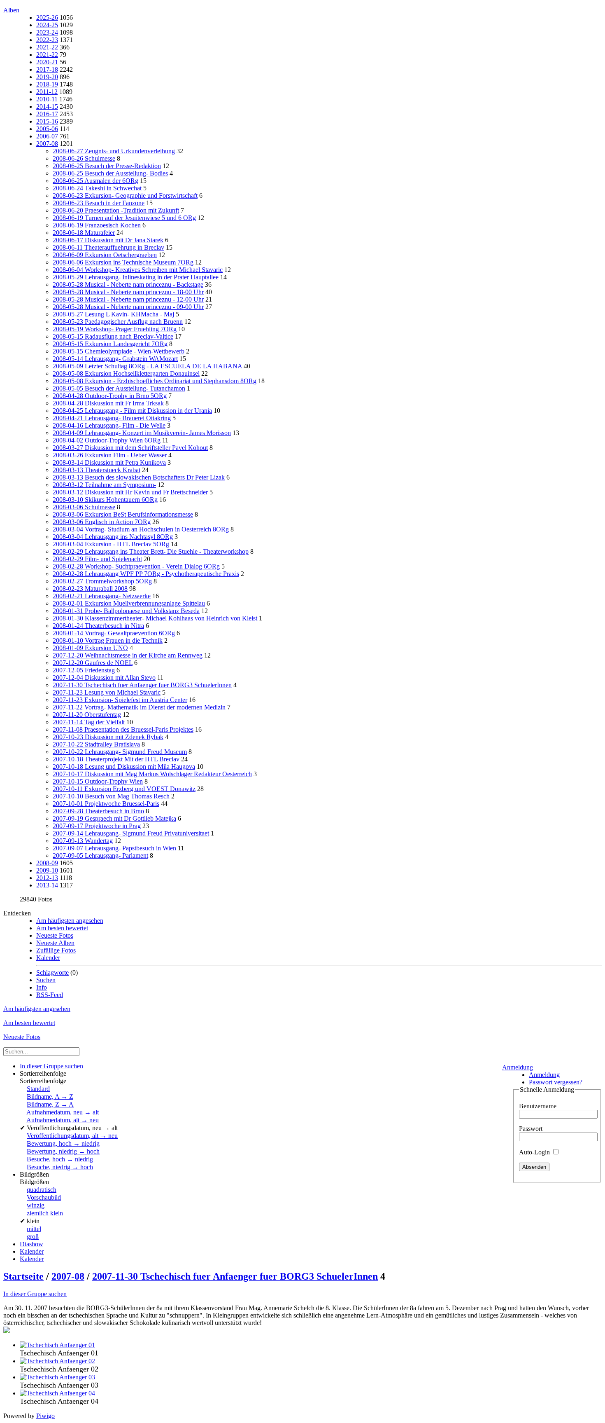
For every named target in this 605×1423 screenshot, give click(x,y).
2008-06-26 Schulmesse (84, 158)
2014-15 (47, 106)
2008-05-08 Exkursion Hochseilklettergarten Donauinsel (126, 373)
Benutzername (537, 1105)
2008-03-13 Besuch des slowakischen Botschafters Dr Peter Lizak (139, 477)
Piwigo (45, 1415)
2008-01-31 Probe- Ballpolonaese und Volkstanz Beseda (126, 610)
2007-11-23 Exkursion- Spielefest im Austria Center (120, 699)
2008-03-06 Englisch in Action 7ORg (102, 521)
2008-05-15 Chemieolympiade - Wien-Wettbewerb (118, 351)
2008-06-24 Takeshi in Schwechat (97, 188)
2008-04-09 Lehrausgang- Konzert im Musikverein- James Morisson (142, 432)
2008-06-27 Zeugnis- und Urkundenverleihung (114, 150)
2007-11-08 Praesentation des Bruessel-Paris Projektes (123, 729)
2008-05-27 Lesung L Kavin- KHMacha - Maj (113, 314)
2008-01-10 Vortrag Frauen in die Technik (108, 640)
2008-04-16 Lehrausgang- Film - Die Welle (109, 425)
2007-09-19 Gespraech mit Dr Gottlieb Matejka (114, 818)
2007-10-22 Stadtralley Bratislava (96, 744)
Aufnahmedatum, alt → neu (62, 1119)
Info (41, 987)
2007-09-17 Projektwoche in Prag (97, 825)
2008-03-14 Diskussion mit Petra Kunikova (109, 462)
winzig (35, 1205)
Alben (11, 10)
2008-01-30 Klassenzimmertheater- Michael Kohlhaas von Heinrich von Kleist (155, 618)
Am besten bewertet (62, 928)
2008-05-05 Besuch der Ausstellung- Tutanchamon (119, 388)
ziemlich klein (45, 1213)
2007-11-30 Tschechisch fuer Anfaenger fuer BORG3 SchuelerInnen (142, 684)
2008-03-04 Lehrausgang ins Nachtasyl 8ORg (113, 536)
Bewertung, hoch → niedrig (63, 1143)
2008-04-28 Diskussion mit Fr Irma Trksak (108, 403)
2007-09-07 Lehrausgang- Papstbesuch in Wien (114, 848)
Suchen (46, 979)
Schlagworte (52, 972)
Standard (38, 1088)
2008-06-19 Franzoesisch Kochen (97, 225)
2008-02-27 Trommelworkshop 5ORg (102, 581)
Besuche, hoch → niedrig (60, 1159)
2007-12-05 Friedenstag (84, 670)
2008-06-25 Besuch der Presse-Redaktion (107, 165)
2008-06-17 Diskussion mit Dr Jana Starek (108, 239)
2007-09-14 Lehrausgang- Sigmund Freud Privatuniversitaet (131, 833)
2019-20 (47, 76)
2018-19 (47, 84)
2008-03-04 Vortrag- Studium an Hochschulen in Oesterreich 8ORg (141, 529)
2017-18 (47, 69)
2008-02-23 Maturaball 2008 (90, 588)
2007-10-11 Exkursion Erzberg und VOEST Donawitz (124, 788)
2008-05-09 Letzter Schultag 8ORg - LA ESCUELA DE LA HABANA (147, 366)
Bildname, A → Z (50, 1096)
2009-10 (47, 870)
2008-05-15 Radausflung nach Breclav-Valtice (113, 336)
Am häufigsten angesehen (69, 920)
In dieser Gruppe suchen (35, 1293)
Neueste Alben (55, 942)
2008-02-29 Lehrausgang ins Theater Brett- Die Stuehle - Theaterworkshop (151, 551)
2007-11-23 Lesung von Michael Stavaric (107, 692)
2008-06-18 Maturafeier (84, 232)
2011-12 (47, 91)
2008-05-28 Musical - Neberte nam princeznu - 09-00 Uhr (128, 306)
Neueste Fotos (54, 935)
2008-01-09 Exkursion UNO (90, 647)
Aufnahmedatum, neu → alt (62, 1112)
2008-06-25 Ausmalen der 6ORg (95, 180)
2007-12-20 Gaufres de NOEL (93, 662)
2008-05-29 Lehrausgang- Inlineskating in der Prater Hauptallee (136, 277)
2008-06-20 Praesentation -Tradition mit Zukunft (116, 210)
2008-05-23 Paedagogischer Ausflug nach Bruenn (118, 321)
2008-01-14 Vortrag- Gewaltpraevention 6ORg (114, 633)
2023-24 (47, 32)
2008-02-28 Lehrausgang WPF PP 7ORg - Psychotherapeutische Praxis (146, 573)
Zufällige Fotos (56, 950)
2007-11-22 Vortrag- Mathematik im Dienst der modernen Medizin (139, 707)
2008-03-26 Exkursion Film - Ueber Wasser (110, 455)
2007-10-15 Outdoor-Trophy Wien (98, 781)
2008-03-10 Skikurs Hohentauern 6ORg (105, 499)
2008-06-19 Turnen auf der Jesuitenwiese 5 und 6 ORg (124, 217)
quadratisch (41, 1189)
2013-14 (47, 885)
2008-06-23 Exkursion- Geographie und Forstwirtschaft (125, 195)
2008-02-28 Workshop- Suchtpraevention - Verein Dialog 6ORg (136, 566)
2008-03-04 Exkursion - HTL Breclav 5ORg (111, 544)
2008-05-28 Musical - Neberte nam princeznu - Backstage (128, 284)
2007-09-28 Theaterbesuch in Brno (98, 810)
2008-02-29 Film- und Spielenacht (97, 558)
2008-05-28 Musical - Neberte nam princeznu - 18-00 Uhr (128, 291)
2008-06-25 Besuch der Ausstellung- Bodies (110, 173)
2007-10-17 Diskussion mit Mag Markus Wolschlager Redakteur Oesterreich (152, 773)
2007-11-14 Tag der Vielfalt (89, 722)
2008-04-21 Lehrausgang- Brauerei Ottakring (112, 417)
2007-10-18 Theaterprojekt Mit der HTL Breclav (116, 759)
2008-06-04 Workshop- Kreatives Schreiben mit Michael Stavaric (138, 269)
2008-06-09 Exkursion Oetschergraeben (105, 254)
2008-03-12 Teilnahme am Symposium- (104, 484)
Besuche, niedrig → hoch (60, 1166)
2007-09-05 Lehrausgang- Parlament (100, 855)
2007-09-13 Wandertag (83, 840)
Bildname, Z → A (50, 1104)
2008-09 (47, 862)
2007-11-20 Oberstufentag (87, 714)
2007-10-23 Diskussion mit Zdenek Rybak (108, 736)
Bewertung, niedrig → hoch (63, 1151)
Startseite (23, 1276)
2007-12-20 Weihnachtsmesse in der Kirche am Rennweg (127, 655)
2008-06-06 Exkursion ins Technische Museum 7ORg (123, 262)
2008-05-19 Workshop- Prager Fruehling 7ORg (115, 328)
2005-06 (47, 128)
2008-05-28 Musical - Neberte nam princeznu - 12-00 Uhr (128, 299)
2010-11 (47, 99)
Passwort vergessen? (555, 1082)
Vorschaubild (44, 1197)
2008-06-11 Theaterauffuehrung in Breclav (108, 247)
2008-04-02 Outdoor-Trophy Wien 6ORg (107, 440)
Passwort (530, 1128)
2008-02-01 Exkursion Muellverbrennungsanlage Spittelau (129, 603)
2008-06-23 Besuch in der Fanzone (98, 202)
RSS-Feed (49, 994)
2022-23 (47, 39)
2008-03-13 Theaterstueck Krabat (96, 469)
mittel (34, 1228)
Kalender (48, 957)
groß (33, 1236)
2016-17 (47, 113)
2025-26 (47, 17)
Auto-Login (535, 1152)
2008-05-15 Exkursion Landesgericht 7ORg (110, 343)
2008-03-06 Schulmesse (84, 506)
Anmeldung (517, 1067)
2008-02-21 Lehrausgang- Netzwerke (102, 595)
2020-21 (47, 62)
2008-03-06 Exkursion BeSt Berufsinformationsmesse (123, 514)
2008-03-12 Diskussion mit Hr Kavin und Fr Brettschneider (130, 492)
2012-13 (47, 877)
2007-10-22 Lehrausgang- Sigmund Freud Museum (120, 751)
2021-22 (47, 47)
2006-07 (47, 136)
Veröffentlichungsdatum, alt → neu (72, 1135)
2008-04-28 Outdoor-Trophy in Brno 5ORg (110, 395)
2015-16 (47, 121)
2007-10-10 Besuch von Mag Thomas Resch (111, 796)
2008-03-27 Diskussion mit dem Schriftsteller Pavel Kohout (130, 447)
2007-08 (47, 143)
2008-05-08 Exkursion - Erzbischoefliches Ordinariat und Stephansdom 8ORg (154, 380)
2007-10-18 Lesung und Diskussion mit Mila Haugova (124, 766)
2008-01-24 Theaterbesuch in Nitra (98, 625)
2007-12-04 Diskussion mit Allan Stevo (104, 677)
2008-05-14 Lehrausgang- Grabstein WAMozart (115, 358)
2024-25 (47, 24)
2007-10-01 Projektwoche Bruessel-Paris (106, 803)
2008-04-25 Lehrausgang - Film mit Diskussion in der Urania (132, 410)
